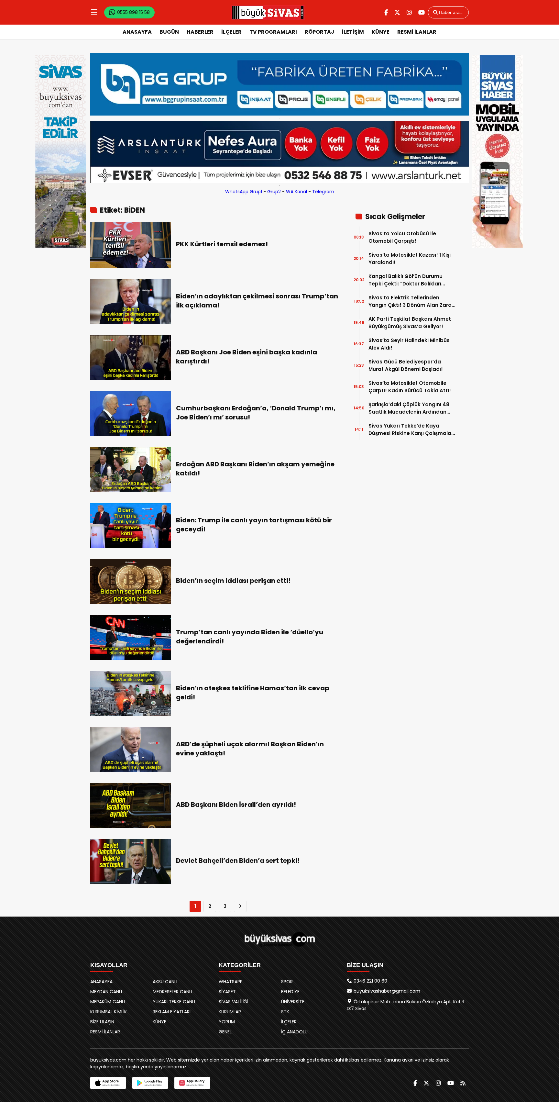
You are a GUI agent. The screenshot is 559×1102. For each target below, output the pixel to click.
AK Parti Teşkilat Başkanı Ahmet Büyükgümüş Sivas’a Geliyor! (409, 323)
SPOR (287, 981)
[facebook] (386, 12)
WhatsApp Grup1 (243, 191)
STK (285, 1011)
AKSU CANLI (165, 981)
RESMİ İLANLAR (416, 32)
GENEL (225, 1032)
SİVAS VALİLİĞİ (233, 1001)
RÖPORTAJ (319, 32)
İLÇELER (231, 32)
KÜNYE (380, 32)
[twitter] (397, 12)
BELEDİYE (290, 991)
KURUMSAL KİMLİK (108, 1011)
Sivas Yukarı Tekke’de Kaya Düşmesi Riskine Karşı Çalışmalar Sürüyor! (410, 429)
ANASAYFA (137, 32)
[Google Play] (150, 1083)
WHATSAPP (231, 981)
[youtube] (421, 12)
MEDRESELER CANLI (172, 991)
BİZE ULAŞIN (102, 1022)
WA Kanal (296, 191)
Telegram (323, 191)
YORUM (227, 1022)
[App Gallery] (192, 1083)
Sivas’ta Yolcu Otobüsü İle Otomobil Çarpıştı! (402, 237)
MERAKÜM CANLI (107, 1001)
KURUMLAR (230, 1011)
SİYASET (227, 991)
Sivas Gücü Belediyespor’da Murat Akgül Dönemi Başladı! (405, 365)
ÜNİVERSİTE (292, 1001)
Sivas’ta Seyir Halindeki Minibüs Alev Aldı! (409, 344)
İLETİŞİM (353, 32)
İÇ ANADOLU (294, 1032)
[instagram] (409, 12)
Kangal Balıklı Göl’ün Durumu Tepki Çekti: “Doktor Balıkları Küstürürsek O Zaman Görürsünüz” (405, 280)
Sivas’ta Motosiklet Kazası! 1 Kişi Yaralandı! (409, 258)
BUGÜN (169, 32)
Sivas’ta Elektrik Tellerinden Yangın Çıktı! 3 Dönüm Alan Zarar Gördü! (411, 301)
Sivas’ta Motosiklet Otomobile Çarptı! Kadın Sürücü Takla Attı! (409, 387)
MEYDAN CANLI (106, 991)
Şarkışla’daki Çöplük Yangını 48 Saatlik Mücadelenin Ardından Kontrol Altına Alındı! (408, 408)
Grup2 (274, 191)
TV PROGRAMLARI (273, 32)
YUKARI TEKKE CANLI (174, 1001)
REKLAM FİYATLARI (172, 1011)
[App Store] (108, 1083)
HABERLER (200, 32)
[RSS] (463, 1083)
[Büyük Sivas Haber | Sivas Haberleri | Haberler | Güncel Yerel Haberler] (268, 12)
